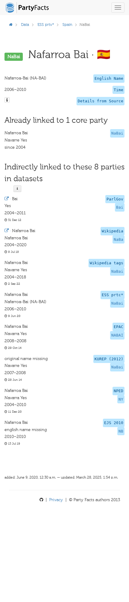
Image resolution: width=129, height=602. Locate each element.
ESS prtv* (46, 24)
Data (25, 24)
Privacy (56, 499)
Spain (67, 24)
